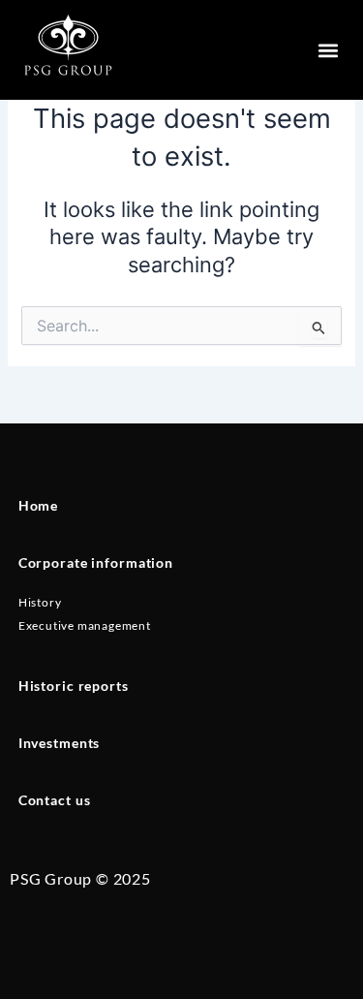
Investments (59, 742)
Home (38, 505)
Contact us (54, 800)
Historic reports (73, 685)
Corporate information (95, 562)
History (40, 602)
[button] (328, 50)
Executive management (84, 625)
